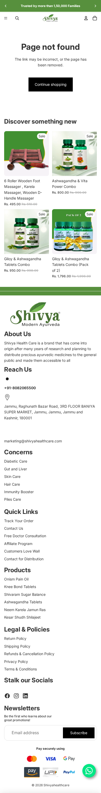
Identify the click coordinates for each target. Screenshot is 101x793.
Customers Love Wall (22, 551)
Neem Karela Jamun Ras (25, 609)
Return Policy (15, 638)
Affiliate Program (18, 543)
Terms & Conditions (20, 669)
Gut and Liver (15, 469)
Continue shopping (51, 84)
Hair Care (12, 484)
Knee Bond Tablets (20, 586)
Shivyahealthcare (56, 785)
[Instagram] (16, 696)
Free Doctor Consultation (25, 536)
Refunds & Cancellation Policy (29, 654)
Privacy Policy (16, 661)
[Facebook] (7, 696)
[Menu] (5, 18)
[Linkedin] (25, 696)
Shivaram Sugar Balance (25, 594)
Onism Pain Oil (16, 579)
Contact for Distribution (24, 559)
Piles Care (12, 499)
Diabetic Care (15, 461)
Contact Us (13, 528)
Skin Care (12, 476)
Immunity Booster (19, 492)
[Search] (17, 18)
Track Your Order (18, 521)
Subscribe (78, 733)
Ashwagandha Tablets (23, 602)
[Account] (86, 18)
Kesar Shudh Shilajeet (22, 617)
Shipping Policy (17, 646)
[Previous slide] (5, 6)
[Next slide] (95, 6)
